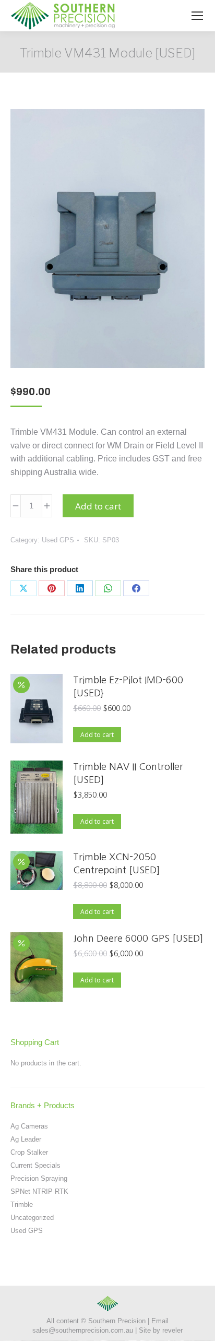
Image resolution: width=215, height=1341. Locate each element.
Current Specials (35, 1165)
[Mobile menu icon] (197, 15)
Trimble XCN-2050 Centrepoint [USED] (116, 863)
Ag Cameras (29, 1126)
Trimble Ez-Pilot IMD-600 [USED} (128, 686)
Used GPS (58, 540)
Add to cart (98, 506)
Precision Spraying (38, 1178)
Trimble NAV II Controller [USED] (128, 773)
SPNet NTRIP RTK (39, 1191)
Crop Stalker (29, 1152)
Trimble (21, 1204)
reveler (172, 1330)
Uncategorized (32, 1217)
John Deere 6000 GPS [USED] (138, 938)
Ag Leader (25, 1139)
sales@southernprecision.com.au (82, 1330)
